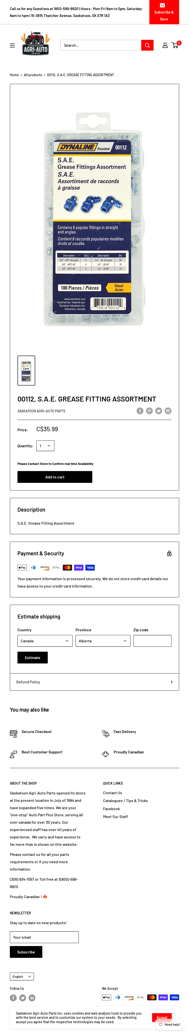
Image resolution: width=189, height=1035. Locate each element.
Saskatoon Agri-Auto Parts (41, 411)
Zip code (140, 629)
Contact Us (112, 792)
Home (14, 75)
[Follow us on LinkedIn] (32, 997)
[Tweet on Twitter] (158, 410)
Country (24, 629)
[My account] (165, 45)
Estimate (32, 657)
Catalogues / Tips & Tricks (125, 800)
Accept (162, 1017)
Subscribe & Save (164, 15)
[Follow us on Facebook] (13, 997)
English (18, 976)
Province (83, 629)
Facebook (111, 808)
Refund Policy (28, 681)
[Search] (147, 45)
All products (33, 75)
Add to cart (54, 476)
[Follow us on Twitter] (22, 997)
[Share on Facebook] (140, 410)
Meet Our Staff (115, 816)
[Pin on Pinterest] (149, 410)
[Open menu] (12, 45)
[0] (175, 45)
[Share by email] (168, 410)
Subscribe (26, 951)
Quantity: (25, 445)
